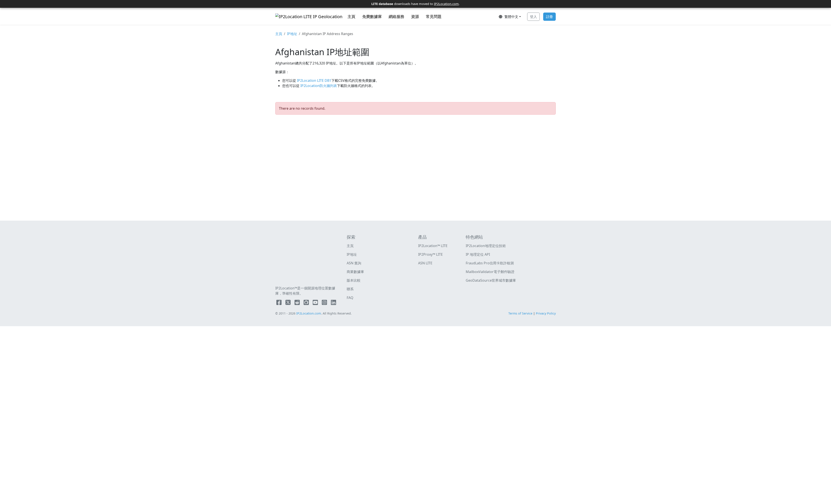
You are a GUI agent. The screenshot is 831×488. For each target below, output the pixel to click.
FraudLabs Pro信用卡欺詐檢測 (490, 263)
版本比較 (354, 280)
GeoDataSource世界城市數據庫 (491, 280)
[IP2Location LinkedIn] (333, 303)
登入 (533, 16)
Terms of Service (520, 313)
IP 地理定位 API (478, 254)
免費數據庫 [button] (372, 16)
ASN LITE (425, 263)
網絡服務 (396, 16)
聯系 (350, 289)
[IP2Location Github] (307, 303)
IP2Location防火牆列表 (318, 85)
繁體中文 (510, 16)
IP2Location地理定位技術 (486, 245)
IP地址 (292, 33)
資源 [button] (415, 16)
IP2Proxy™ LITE (430, 254)
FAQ (350, 297)
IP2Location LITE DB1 (313, 80)
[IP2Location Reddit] (297, 303)
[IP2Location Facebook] (279, 303)
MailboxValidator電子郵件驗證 (490, 271)
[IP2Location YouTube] (316, 303)
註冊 (549, 16)
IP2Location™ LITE (433, 245)
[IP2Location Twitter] (288, 303)
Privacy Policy (546, 313)
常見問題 (433, 16)
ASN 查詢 (354, 263)
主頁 (351, 16)
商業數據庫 (355, 271)
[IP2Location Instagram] (325, 303)
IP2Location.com (446, 4)
